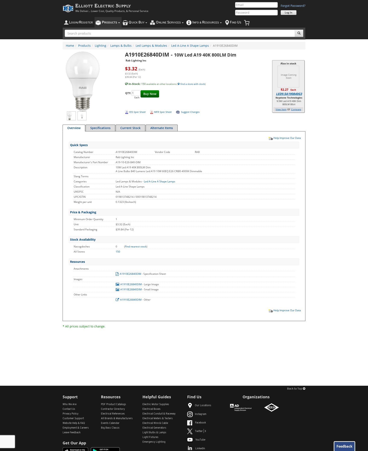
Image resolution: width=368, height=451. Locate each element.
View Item (281, 109)
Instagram (200, 414)
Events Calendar (110, 423)
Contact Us (69, 409)
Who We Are (69, 404)
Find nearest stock (136, 246)
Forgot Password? (293, 6)
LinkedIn (200, 448)
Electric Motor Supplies (155, 404)
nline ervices (168, 22)
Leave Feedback (71, 432)
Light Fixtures (150, 437)
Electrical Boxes (151, 409)
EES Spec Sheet (137, 111)
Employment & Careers (76, 428)
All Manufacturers (117, 418)
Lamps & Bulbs (121, 46)
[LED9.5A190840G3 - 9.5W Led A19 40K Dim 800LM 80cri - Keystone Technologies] (288, 76)
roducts (110, 22)
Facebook (200, 423)
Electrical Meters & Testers (157, 418)
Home (70, 46)
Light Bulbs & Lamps (154, 432)
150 (118, 251)
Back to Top (295, 388)
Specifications (100, 128)
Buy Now (149, 94)
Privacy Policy (70, 414)
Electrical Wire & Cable (155, 423)
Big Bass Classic (110, 428)
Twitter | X (200, 431)
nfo (205, 22)
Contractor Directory (113, 409)
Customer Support (73, 418)
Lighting (100, 46)
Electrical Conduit (158, 414)
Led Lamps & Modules (151, 46)
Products (84, 46)
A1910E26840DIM (130, 274)
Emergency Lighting (153, 442)
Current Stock (130, 128)
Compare (296, 109)
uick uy (137, 22)
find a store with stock (192, 84)
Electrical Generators (154, 428)
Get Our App (74, 442)
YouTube (200, 440)
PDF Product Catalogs (113, 404)
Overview (73, 128)
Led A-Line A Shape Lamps (190, 46)
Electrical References (113, 414)
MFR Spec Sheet (163, 111)
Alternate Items (161, 128)
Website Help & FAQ (74, 423)
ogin (81, 22)
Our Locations (203, 405)
